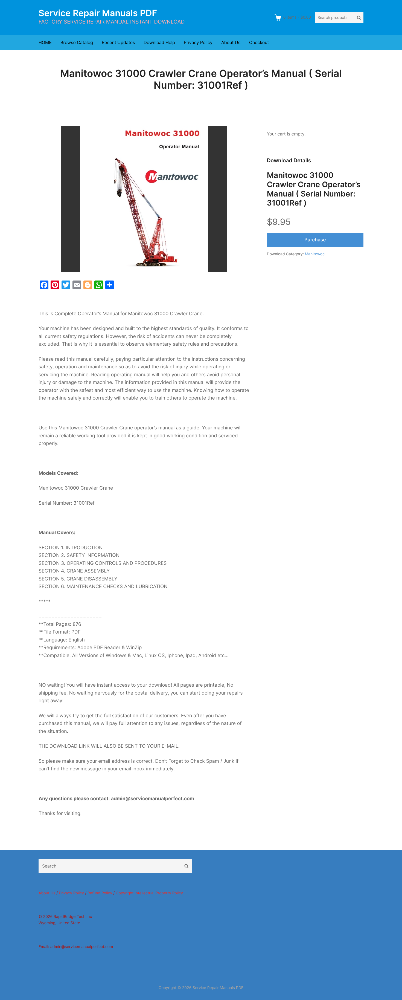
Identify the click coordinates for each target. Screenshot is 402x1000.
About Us (230, 42)
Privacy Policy (198, 42)
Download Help (159, 42)
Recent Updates (118, 42)
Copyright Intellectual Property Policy (149, 893)
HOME (45, 42)
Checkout (259, 42)
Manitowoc (315, 254)
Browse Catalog (76, 42)
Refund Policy (100, 893)
